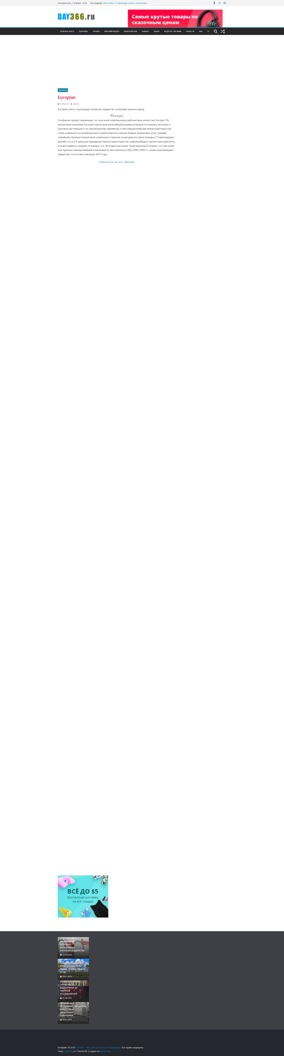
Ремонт (145, 31)
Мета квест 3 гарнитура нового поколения (125, 3)
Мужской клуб (130, 31)
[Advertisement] (142, 66)
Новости (190, 31)
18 (208, 31)
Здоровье (83, 31)
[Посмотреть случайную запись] (222, 31)
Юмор (156, 31)
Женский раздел (111, 31)
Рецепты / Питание (172, 31)
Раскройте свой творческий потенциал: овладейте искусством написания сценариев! (73, 1007)
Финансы (63, 90)
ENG (200, 31)
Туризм (96, 31)
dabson (76, 104)
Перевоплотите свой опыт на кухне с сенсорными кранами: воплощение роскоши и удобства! (72, 943)
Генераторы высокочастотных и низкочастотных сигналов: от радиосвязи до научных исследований (72, 984)
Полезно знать (67, 31)
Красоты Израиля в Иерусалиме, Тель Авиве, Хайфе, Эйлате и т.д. (72, 967)
